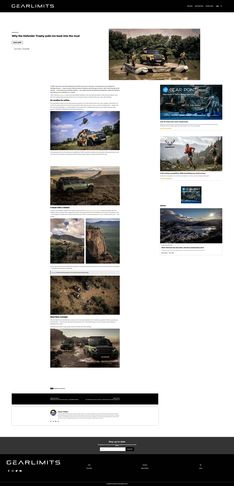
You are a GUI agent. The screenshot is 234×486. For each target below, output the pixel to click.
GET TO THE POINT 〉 (166, 128)
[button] (221, 6)
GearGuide (209, 6)
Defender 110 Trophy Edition (92, 210)
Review (189, 6)
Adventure (164, 245)
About (89, 464)
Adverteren (145, 464)
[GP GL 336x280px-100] (191, 203)
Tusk (66, 107)
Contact (200, 468)
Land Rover (62, 95)
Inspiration (199, 6)
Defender (56, 388)
